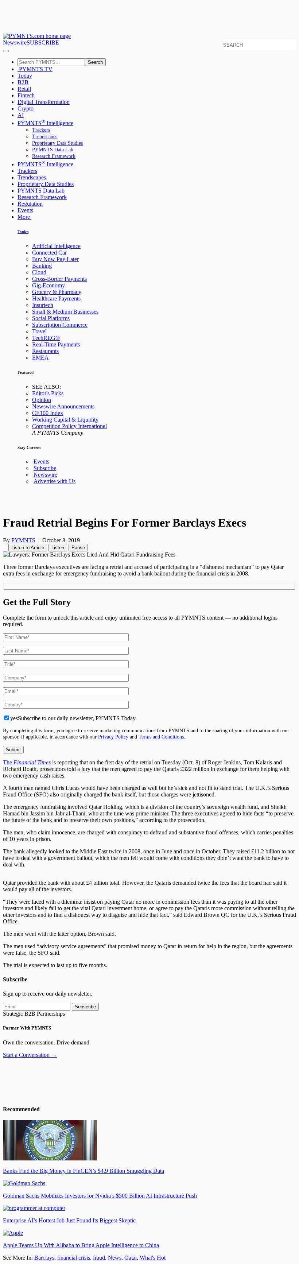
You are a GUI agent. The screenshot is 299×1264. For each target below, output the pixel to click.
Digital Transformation (44, 102)
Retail (24, 89)
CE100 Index (47, 413)
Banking (42, 266)
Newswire (15, 42)
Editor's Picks (47, 393)
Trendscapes (44, 136)
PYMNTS (23, 540)
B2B (23, 82)
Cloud (39, 272)
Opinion (41, 400)
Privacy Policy (113, 737)
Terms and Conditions (161, 737)
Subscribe (45, 468)
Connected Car (49, 252)
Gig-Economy (48, 285)
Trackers (41, 130)
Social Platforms (51, 318)
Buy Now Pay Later (55, 259)
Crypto (26, 108)
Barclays (44, 1258)
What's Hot (153, 1258)
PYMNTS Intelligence (45, 123)
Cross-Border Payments (59, 279)
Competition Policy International (69, 426)
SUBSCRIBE (43, 42)
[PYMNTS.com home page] (37, 36)
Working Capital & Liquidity (65, 419)
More (24, 217)
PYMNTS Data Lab (52, 149)
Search (95, 62)
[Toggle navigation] (6, 51)
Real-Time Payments (56, 344)
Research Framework (53, 156)
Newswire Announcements (63, 406)
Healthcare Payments (56, 298)
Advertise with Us (54, 481)
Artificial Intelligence (56, 246)
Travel (39, 331)
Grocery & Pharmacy (56, 292)
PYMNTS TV (35, 69)
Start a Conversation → (30, 1055)
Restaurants (45, 351)
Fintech (26, 95)
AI (21, 115)
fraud (99, 1258)
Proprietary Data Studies (57, 143)
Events (25, 210)
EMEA (40, 357)
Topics (23, 231)
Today (25, 76)
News (114, 1258)
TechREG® (46, 338)
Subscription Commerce (60, 325)
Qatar (130, 1258)
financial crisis (73, 1258)
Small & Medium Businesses (65, 312)
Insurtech (42, 305)
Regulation (30, 204)
